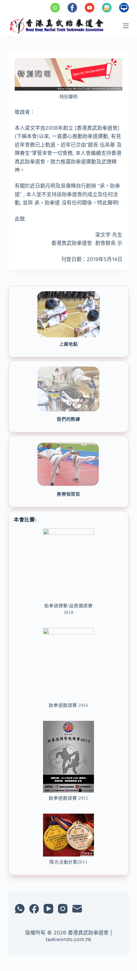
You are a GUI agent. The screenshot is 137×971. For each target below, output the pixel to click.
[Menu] (126, 26)
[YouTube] (48, 908)
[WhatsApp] (20, 908)
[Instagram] (63, 908)
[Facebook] (34, 908)
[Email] (77, 908)
